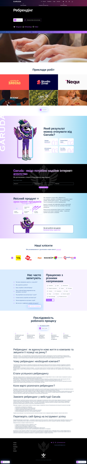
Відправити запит (43, 187)
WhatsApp (28, 27)
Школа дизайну (23, 5)
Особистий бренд (63, 5)
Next (75, 258)
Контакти (58, 1)
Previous (12, 258)
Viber (36, 27)
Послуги (44, 1)
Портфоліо (49, 1)
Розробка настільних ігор (43, 5)
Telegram (18, 27)
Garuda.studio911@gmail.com (59, 445)
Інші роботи (44, 109)
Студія (54, 1)
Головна (14, 442)
